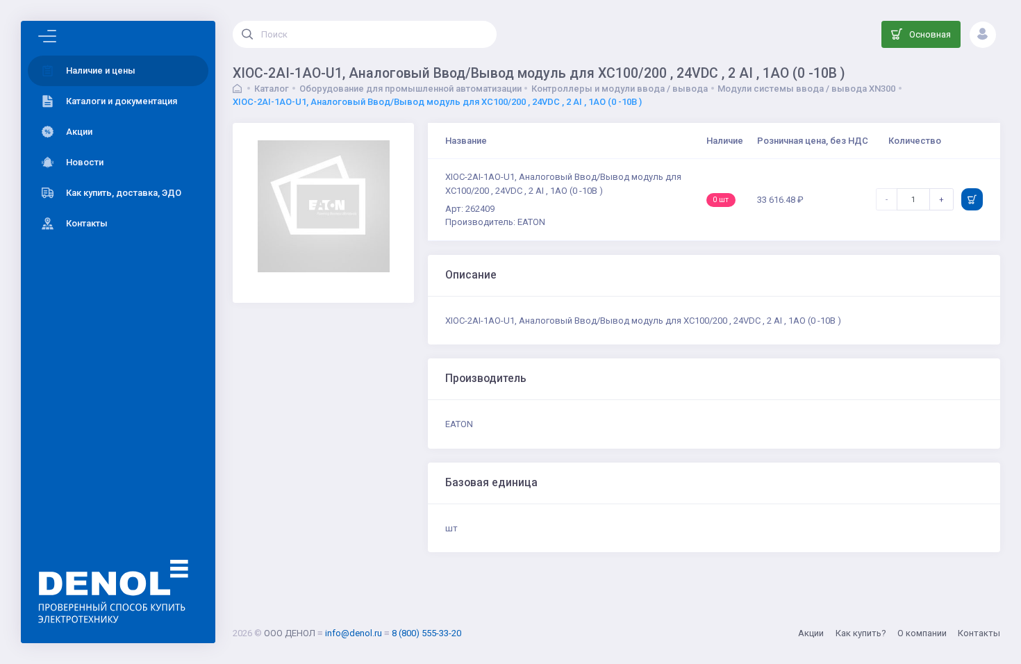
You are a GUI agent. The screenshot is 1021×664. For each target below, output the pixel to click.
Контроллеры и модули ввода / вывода (619, 88)
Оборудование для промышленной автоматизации (410, 88)
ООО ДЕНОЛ (289, 633)
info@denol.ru (353, 633)
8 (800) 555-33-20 (426, 633)
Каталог (271, 88)
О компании (922, 633)
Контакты (979, 633)
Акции (811, 633)
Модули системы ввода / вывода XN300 (806, 88)
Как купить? (861, 633)
